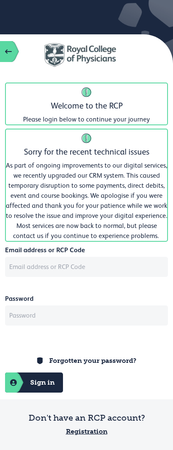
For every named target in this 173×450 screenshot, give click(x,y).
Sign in (42, 382)
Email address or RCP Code (45, 250)
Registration (86, 431)
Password (19, 299)
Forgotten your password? (92, 361)
